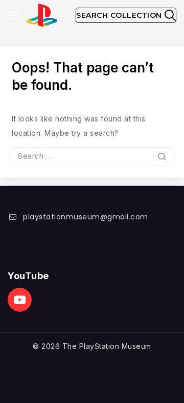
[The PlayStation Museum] (42, 16)
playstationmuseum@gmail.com (85, 217)
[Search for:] (92, 156)
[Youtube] (20, 300)
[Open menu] (14, 15)
